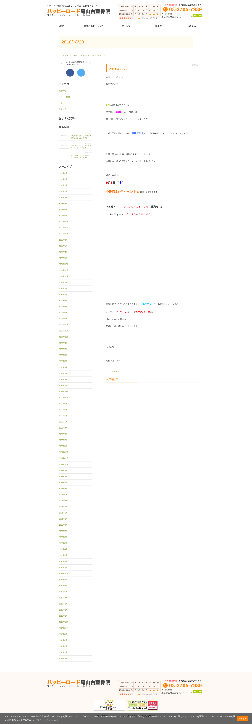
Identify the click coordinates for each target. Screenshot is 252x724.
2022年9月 (63, 404)
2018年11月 (64, 628)
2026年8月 (63, 173)
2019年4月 (63, 598)
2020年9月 (63, 525)
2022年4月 (63, 428)
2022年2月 (63, 440)
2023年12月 (64, 325)
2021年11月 (64, 458)
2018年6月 (63, 652)
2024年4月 (63, 301)
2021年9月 (63, 470)
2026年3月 (63, 204)
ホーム (61, 55)
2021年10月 (64, 464)
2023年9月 (63, 343)
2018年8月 (63, 640)
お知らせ (62, 109)
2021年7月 (63, 482)
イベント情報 (64, 97)
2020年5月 (63, 543)
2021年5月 (63, 495)
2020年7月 (63, 531)
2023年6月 (63, 355)
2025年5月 (63, 246)
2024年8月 (63, 288)
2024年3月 (63, 307)
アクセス (126, 26)
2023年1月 (63, 385)
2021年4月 (63, 501)
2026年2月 (63, 210)
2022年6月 (63, 416)
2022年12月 (64, 391)
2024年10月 (64, 276)
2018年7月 (63, 646)
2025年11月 (64, 228)
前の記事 (115, 371)
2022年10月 (64, 398)
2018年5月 (63, 658)
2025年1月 (63, 258)
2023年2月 (63, 379)
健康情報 (62, 91)
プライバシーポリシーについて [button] (47, 720)
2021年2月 (63, 513)
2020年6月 (63, 537)
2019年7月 (63, 579)
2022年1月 (63, 446)
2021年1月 (63, 519)
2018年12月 (64, 622)
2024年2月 (63, 313)
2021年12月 (64, 452)
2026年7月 (63, 179)
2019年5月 (63, 592)
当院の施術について (93, 26)
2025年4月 (63, 252)
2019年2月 (63, 610)
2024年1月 (63, 319)
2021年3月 (63, 507)
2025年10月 (64, 234)
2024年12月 (64, 264)
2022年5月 (63, 422)
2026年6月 (63, 185)
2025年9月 (63, 240)
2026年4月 (63, 197)
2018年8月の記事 (87, 55)
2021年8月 (63, 476)
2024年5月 (63, 294)
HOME (61, 26)
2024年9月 (63, 282)
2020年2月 (63, 561)
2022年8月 (63, 410)
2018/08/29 (101, 55)
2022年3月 (63, 434)
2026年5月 (63, 191)
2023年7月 (63, 349)
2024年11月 (64, 270)
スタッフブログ (72, 55)
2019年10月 (64, 573)
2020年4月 (63, 549)
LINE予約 (191, 26)
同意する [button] (242, 718)
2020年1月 (63, 567)
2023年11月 (64, 331)
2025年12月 (64, 222)
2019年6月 (63, 586)
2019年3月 (63, 604)
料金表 (158, 26)
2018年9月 (63, 634)
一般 (60, 103)
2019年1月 (63, 616)
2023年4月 (63, 367)
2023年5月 (63, 361)
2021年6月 (63, 488)
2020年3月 (63, 555)
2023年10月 (64, 337)
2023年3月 (63, 373)
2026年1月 (63, 216)
